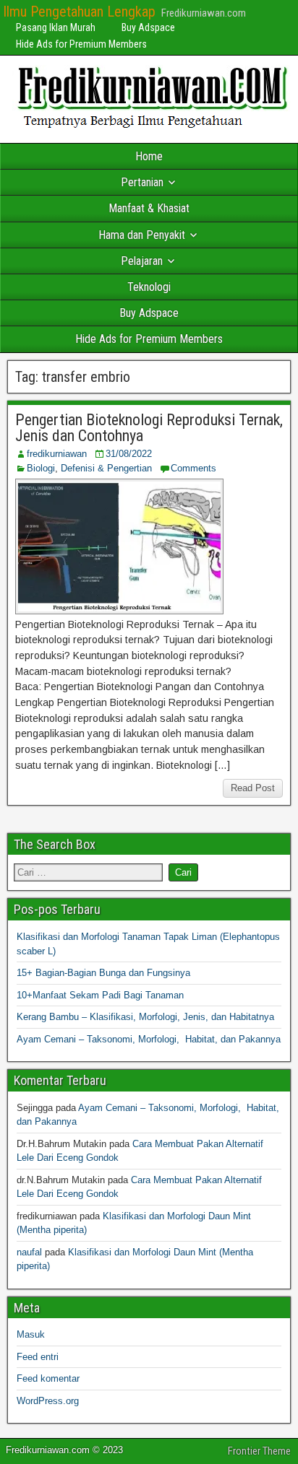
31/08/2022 (129, 453)
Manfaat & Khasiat (149, 208)
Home (149, 156)
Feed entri (38, 1356)
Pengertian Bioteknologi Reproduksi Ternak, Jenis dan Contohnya (149, 428)
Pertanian (142, 182)
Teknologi (149, 287)
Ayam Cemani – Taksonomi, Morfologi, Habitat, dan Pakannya (149, 1039)
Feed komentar (48, 1378)
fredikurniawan (57, 453)
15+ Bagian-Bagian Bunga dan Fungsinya (103, 972)
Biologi (41, 468)
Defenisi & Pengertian (106, 468)
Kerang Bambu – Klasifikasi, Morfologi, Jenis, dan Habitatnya (145, 1016)
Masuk (31, 1334)
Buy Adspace (148, 27)
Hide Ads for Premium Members (81, 44)
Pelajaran (142, 261)
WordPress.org (48, 1400)
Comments (193, 468)
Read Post (253, 788)
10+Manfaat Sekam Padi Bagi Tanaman (100, 995)
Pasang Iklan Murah (55, 27)
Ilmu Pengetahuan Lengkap (79, 11)
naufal (29, 1252)
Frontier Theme (259, 1451)
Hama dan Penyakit (141, 235)
